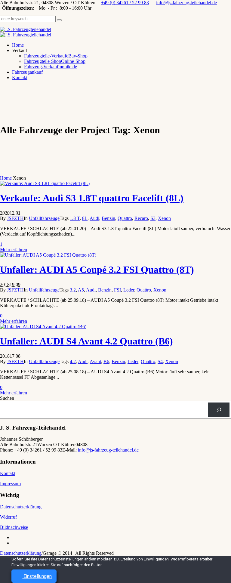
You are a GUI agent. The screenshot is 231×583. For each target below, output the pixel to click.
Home (6, 177)
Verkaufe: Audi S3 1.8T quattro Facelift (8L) (91, 198)
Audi (94, 218)
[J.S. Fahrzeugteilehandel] (25, 32)
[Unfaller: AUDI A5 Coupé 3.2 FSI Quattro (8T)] (48, 255)
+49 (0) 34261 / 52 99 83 (125, 2)
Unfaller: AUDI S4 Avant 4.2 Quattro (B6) (86, 341)
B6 (106, 361)
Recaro (141, 218)
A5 (81, 289)
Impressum (10, 483)
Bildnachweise (14, 527)
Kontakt (7, 473)
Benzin (108, 218)
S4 (160, 361)
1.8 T (75, 218)
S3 (153, 218)
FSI (117, 289)
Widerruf (8, 517)
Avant (95, 361)
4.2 (73, 361)
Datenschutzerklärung (21, 506)
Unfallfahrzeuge (44, 218)
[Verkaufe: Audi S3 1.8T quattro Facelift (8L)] (45, 183)
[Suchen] (218, 410)
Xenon (164, 218)
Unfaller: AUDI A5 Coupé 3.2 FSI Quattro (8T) (97, 269)
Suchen (7, 398)
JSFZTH (15, 218)
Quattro (125, 218)
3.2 (73, 289)
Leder (128, 289)
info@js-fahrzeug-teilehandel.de (186, 2)
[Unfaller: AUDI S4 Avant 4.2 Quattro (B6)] (43, 326)
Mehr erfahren (13, 249)
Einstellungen (37, 576)
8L (85, 218)
